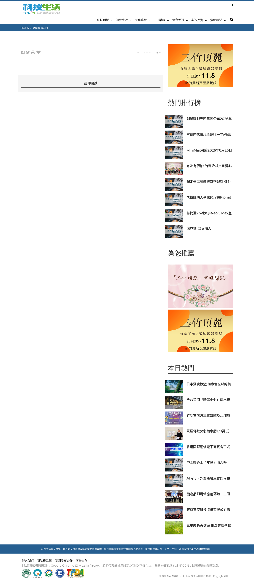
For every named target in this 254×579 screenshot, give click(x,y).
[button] (231, 20)
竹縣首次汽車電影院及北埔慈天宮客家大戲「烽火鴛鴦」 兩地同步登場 (209, 415)
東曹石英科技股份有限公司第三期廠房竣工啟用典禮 (208, 510)
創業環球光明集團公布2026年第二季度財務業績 (209, 119)
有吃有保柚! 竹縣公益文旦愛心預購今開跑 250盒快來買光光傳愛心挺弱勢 (209, 166)
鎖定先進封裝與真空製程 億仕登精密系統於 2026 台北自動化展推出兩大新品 (209, 182)
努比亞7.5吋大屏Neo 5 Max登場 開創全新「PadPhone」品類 (209, 213)
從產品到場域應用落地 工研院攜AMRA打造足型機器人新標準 (208, 494)
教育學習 (178, 20)
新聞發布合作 (64, 560)
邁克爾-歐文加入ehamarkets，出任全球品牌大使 (208, 229)
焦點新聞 (216, 20)
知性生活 (122, 20)
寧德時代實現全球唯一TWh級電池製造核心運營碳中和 (209, 134)
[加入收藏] (38, 53)
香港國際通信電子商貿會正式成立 (208, 447)
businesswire (40, 27)
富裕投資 (197, 20)
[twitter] (28, 53)
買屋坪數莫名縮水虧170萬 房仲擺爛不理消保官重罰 (208, 431)
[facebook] (23, 53)
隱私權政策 (44, 560)
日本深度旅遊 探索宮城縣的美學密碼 (209, 384)
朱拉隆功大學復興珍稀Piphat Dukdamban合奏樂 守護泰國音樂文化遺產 (209, 197)
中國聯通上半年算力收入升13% (207, 462)
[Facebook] (232, 5)
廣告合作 (82, 560)
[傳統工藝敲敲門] (200, 65)
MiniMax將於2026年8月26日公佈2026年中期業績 (209, 150)
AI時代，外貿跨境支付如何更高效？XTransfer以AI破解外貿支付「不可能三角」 (208, 478)
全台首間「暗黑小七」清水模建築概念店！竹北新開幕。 (208, 400)
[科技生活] (41, 11)
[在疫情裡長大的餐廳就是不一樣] (200, 286)
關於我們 (28, 560)
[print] (33, 53)
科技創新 (103, 20)
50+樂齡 (159, 20)
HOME (25, 27)
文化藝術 (141, 20)
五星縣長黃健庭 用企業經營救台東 (209, 525)
